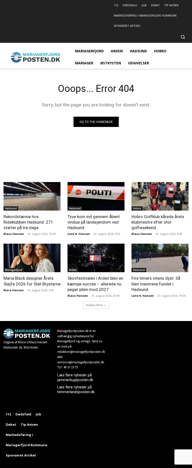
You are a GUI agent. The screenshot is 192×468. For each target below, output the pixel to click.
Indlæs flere (94, 305)
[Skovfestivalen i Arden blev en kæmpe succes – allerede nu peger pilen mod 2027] (96, 258)
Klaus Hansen (14, 234)
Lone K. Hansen (79, 234)
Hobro (137, 208)
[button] (182, 37)
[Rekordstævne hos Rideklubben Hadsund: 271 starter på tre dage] (32, 196)
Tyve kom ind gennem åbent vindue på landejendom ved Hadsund (94, 222)
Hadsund (11, 208)
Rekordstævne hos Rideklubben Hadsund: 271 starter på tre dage (28, 222)
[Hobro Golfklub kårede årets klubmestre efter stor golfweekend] (160, 196)
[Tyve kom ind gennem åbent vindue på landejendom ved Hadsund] (96, 196)
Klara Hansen (14, 290)
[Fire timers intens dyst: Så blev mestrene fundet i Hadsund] (160, 258)
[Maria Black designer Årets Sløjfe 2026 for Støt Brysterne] (32, 258)
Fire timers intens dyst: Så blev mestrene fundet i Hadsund (156, 284)
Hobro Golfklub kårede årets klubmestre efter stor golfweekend (158, 222)
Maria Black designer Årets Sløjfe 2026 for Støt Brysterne (32, 281)
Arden (73, 270)
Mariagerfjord (13, 270)
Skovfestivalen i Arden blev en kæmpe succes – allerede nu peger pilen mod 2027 (95, 284)
